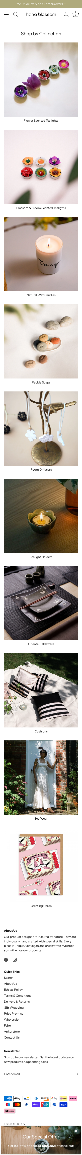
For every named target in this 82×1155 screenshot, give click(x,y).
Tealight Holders (41, 557)
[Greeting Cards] (41, 865)
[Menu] (6, 14)
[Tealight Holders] (41, 516)
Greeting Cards (41, 906)
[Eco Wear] (41, 777)
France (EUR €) (13, 1123)
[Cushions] (41, 690)
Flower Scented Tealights (41, 120)
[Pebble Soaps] (41, 341)
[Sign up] (76, 1074)
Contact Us (12, 1037)
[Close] (76, 1130)
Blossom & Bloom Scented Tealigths (41, 208)
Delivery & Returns (17, 1001)
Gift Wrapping (14, 1007)
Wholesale (11, 1019)
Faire (7, 1025)
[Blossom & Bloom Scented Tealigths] (41, 167)
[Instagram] (15, 959)
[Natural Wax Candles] (41, 254)
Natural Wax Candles (41, 295)
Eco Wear (41, 818)
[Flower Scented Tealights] (41, 79)
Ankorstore (12, 1031)
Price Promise (13, 1013)
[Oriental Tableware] (41, 603)
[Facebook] (6, 959)
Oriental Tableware (41, 644)
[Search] (15, 15)
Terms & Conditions (17, 995)
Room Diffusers (41, 469)
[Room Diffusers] (41, 428)
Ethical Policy (13, 989)
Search (9, 978)
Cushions (41, 731)
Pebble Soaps (41, 382)
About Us (10, 983)
